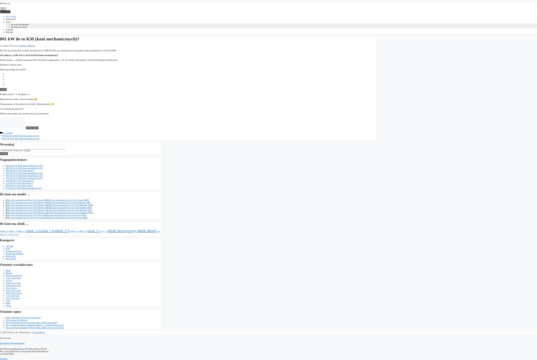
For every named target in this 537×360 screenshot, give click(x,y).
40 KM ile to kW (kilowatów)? (19, 186)
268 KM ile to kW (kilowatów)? (20, 170)
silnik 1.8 (47, 231)
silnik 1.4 (13, 231)
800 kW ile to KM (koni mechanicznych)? (21, 136)
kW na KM (11, 17)
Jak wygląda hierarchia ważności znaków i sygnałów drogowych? (35, 325)
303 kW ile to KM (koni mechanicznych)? (24, 175)
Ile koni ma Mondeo (20, 24)
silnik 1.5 (21, 231)
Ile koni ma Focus (19, 27)
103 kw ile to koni (14, 275)
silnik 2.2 (74, 231)
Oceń (3, 89)
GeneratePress (38, 332)
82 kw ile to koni (13, 290)
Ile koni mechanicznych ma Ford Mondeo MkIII (71, 205)
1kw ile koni (11, 288)
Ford (8, 22)
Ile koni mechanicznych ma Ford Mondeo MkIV (72, 213)
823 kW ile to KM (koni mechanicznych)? (24, 173)
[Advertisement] (355, 67)
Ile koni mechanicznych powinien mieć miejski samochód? (31, 322)
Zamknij (3, 358)
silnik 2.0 (62, 230)
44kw (8, 270)
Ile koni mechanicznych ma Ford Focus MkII (68, 218)
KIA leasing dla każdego (16, 320)
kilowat (9, 273)
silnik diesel (146, 230)
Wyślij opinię (32, 128)
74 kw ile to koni (13, 283)
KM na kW (11, 19)
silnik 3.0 (104, 231)
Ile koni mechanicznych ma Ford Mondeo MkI (69, 202)
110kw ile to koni (13, 285)
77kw (8, 300)
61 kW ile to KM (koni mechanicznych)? (24, 188)
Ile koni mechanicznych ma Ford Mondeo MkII (71, 207)
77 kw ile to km (12, 295)
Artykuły (10, 29)
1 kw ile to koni (12, 298)
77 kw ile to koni (13, 278)
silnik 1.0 (4, 231)
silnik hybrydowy (14, 234)
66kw (8, 303)
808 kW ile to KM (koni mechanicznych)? (24, 168)
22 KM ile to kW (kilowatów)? (19, 183)
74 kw (8, 305)
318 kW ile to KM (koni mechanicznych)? (24, 178)
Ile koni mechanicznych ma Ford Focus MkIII (68, 200)
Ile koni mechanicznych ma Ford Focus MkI (66, 215)
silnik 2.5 (93, 231)
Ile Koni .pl (5, 3)
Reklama (9, 32)
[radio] (191, 74)
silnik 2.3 (83, 231)
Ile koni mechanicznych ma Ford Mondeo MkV (71, 210)
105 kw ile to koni (14, 293)
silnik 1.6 (33, 231)
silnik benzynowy (121, 230)
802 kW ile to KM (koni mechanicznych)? (21, 138)
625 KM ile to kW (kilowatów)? (12, 343)
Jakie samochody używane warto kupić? (23, 317)
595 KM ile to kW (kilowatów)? (20, 181)
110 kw (9, 280)
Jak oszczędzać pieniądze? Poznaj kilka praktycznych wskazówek (35, 327)
